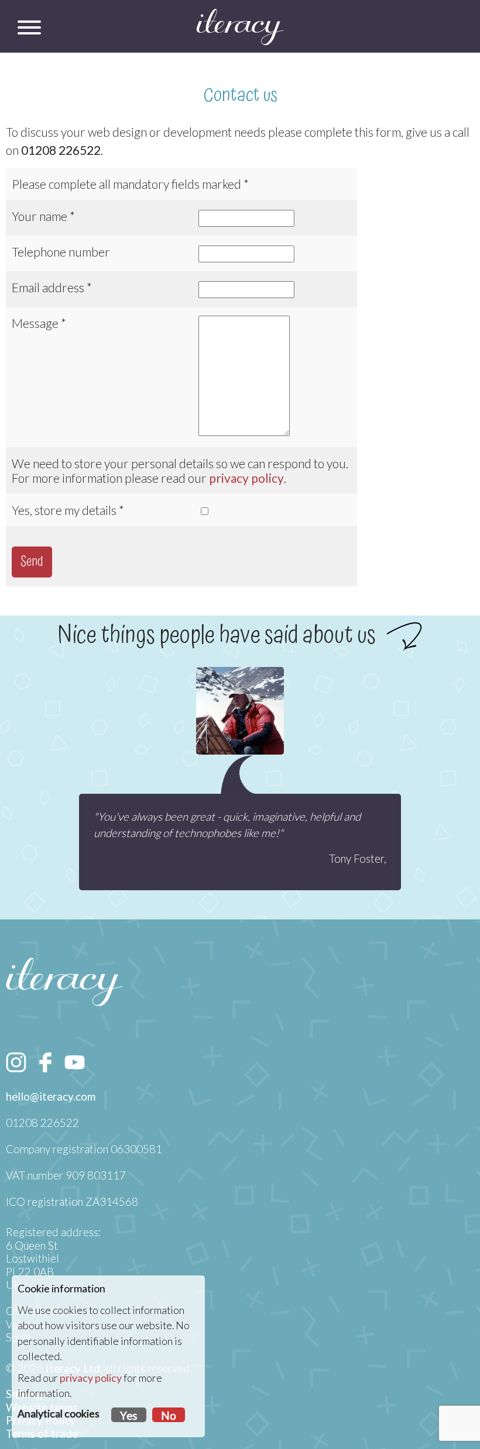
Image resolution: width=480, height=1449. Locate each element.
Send (31, 562)
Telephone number (61, 251)
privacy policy (246, 478)
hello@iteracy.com (50, 1096)
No (168, 1415)
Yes (129, 1415)
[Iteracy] (240, 27)
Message (35, 323)
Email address (48, 287)
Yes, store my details (64, 510)
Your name (39, 216)
